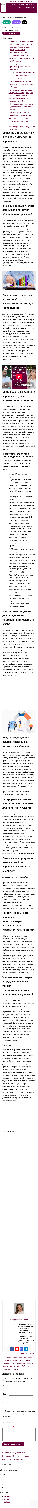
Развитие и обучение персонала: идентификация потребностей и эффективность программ (22, 115)
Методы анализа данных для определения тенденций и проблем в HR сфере (22, 84)
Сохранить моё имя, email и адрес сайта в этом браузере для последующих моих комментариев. (18, 1414)
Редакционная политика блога (13, 1459)
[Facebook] (12, 1349)
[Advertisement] (19, 693)
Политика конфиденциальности (14, 1453)
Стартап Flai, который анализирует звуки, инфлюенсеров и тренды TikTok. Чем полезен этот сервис (18, 1366)
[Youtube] (17, 1349)
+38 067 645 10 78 (9, 1)
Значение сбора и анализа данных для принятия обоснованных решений (19, 49)
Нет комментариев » (28, 1353)
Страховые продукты (21, 6)
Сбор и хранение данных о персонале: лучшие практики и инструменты (20, 66)
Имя (4, 1385)
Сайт (4, 1402)
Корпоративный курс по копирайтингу (16, 1456)
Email (4, 1394)
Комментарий (8, 1427)
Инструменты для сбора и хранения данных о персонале (25, 75)
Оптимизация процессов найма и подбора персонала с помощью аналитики (22, 107)
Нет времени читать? (11, 33)
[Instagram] (21, 1349)
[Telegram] (26, 1349)
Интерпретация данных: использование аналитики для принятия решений (20, 98)
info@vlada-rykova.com (25, 1)
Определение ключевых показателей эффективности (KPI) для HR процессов (21, 58)
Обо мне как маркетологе (30, 6)
